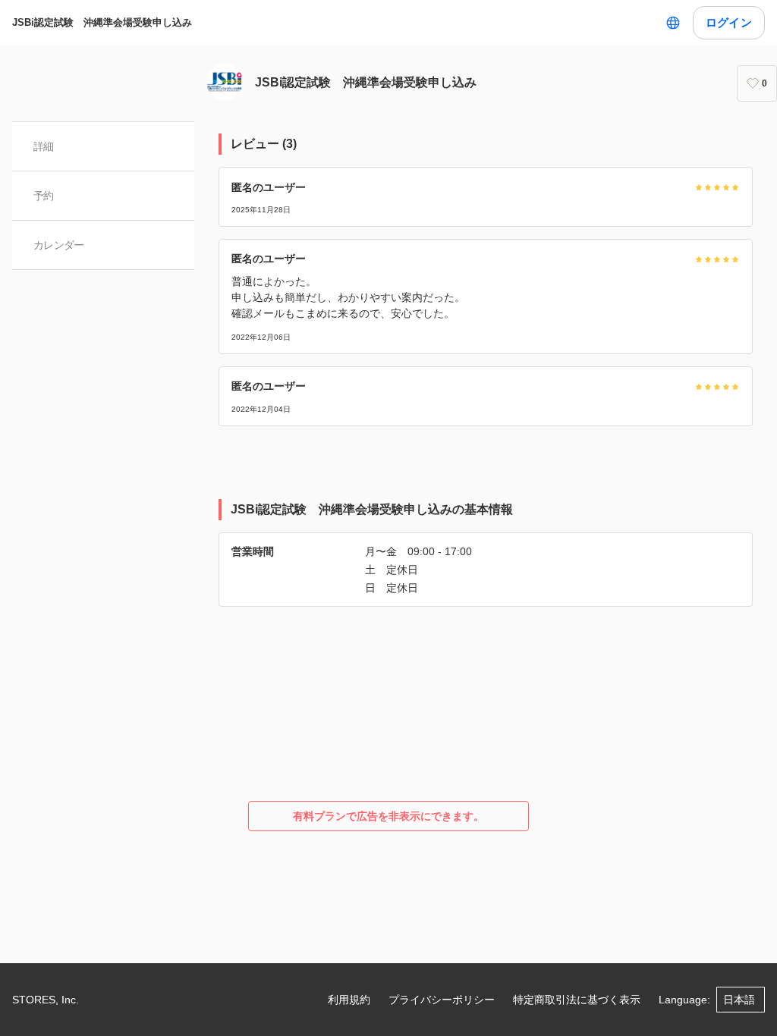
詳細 (43, 146)
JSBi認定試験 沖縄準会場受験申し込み (102, 22)
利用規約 (349, 1000)
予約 (43, 196)
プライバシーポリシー (441, 1000)
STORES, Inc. (45, 1000)
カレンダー (58, 245)
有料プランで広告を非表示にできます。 (388, 816)
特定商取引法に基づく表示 (576, 1000)
